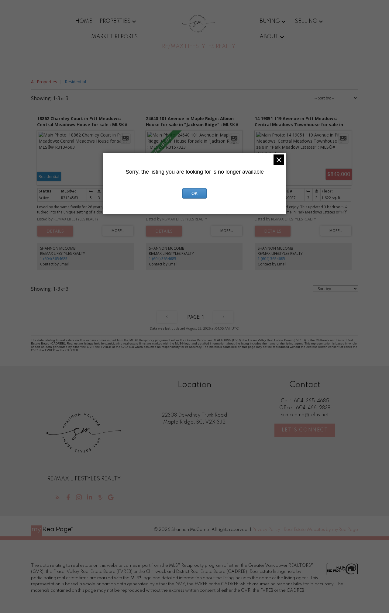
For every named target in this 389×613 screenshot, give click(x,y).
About (269, 37)
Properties (115, 21)
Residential (75, 82)
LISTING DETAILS (55, 231)
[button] (57, 497)
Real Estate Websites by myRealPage (321, 530)
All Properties (44, 82)
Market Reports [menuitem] (114, 37)
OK (194, 193)
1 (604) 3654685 (53, 258)
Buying (270, 21)
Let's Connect (305, 430)
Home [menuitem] (83, 21)
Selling (306, 21)
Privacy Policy (266, 530)
